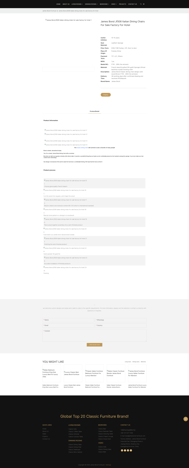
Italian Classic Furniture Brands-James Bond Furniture (114, 386)
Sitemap (108, 465)
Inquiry (105, 95)
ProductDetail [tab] (94, 111)
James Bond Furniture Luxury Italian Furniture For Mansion (137, 386)
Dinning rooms (136, 361)
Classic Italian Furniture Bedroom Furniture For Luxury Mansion (92, 386)
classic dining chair (82, 147)
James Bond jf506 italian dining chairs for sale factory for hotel (78, 11)
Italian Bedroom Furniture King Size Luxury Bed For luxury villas (50, 386)
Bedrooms (143, 361)
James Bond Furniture (49, 11)
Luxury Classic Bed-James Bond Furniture (72, 386)
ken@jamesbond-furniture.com (135, 436)
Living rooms (128, 361)
